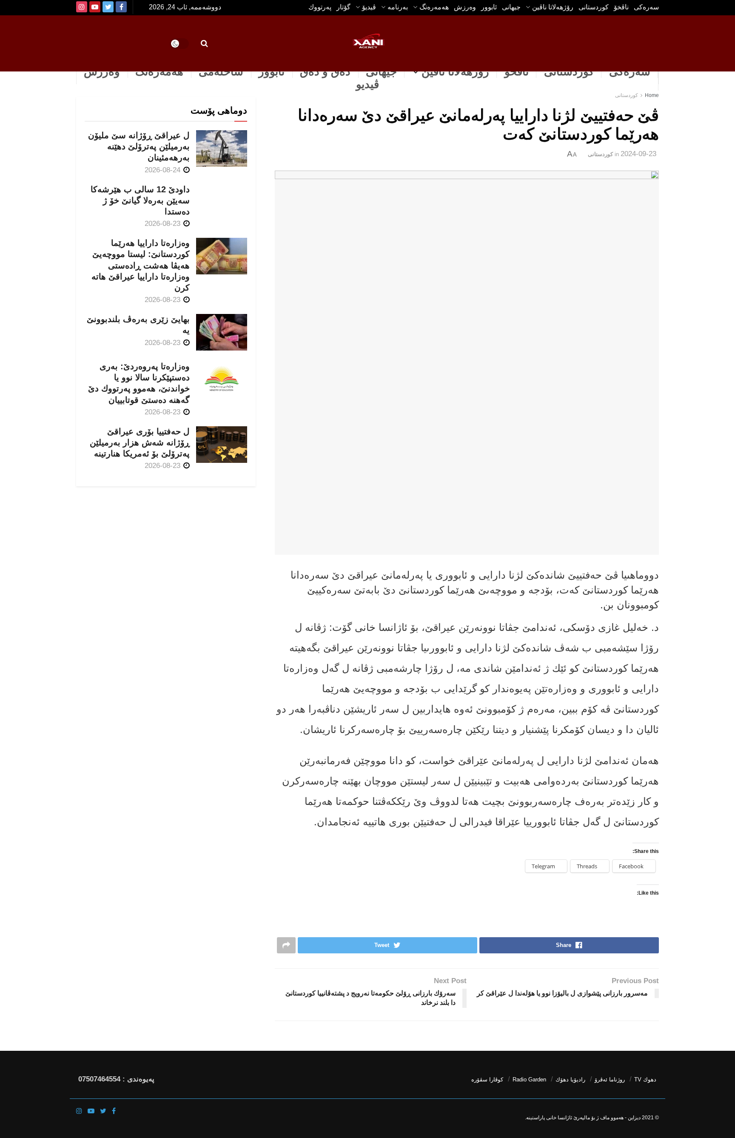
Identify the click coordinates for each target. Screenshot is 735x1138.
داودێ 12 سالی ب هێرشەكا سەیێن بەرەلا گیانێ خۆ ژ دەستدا (140, 200)
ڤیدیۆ (369, 7)
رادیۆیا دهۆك (570, 1079)
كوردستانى (593, 7)
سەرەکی (629, 71)
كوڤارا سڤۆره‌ (487, 1079)
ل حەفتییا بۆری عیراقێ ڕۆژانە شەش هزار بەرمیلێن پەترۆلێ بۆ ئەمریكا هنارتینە (140, 442)
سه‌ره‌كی (646, 7)
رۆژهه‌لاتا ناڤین (552, 7)
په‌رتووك (319, 7)
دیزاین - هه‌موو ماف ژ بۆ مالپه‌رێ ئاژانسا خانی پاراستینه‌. (583, 1118)
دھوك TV (645, 1079)
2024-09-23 (638, 154)
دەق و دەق (325, 71)
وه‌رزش (465, 7)
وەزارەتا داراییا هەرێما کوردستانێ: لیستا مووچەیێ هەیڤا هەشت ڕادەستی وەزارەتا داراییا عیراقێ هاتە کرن (140, 265)
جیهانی (511, 7)
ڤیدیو (367, 84)
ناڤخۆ (621, 7)
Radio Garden (529, 1079)
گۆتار (343, 7)
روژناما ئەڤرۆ (610, 1079)
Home (652, 95)
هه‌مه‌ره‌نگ (434, 7)
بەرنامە (397, 7)
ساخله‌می (221, 71)
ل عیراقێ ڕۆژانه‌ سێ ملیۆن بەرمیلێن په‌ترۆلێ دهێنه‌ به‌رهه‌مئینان (139, 146)
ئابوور (489, 7)
